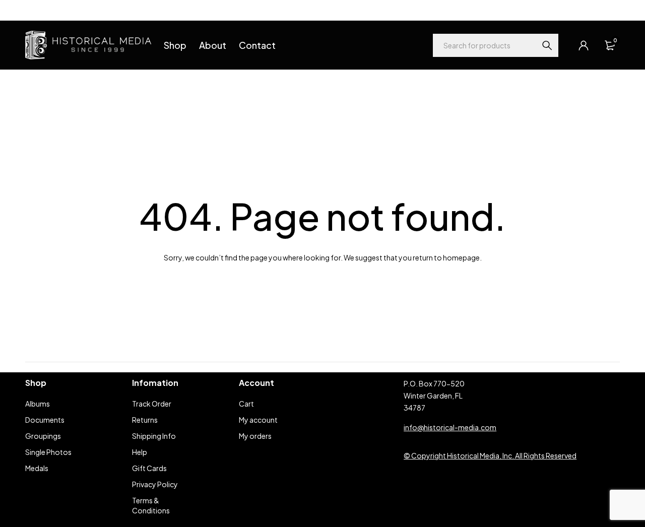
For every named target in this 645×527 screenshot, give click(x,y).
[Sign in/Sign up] (583, 45)
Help (32, 10)
